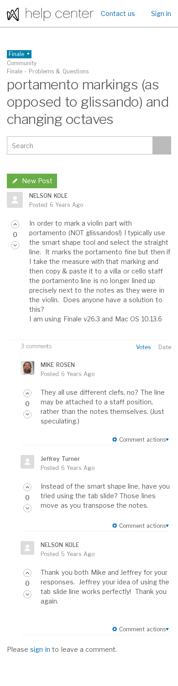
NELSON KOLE (48, 195)
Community (22, 63)
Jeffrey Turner (60, 458)
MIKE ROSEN (57, 364)
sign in (40, 649)
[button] (15, 224)
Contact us (118, 13)
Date (164, 347)
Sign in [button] (161, 13)
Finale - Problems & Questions (48, 71)
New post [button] (37, 181)
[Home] (50, 13)
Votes (143, 347)
